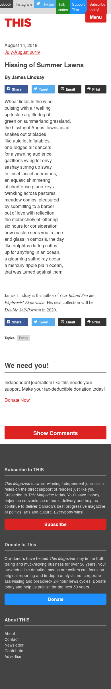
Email (70, 89)
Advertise (13, 656)
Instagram (24, 4)
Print (96, 89)
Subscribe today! (97, 6)
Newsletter (14, 645)
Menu (96, 17)
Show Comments (55, 433)
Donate (55, 599)
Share (17, 89)
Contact (11, 639)
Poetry (23, 337)
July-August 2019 (22, 52)
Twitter (48, 4)
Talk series (63, 6)
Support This (78, 6)
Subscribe (55, 524)
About (10, 633)
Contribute (14, 650)
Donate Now (17, 400)
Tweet (43, 89)
